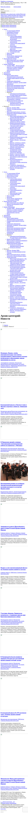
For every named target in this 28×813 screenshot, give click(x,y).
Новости (3, 414)
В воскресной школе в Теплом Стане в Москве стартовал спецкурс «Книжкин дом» (14, 406)
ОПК (2, 493)
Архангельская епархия (20, 491)
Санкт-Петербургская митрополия (10, 622)
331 (5, 801)
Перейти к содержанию (7, 1)
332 (7, 801)
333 (9, 801)
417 (14, 801)
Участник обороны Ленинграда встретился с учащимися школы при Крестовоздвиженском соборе (13, 615)
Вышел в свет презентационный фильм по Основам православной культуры (14, 568)
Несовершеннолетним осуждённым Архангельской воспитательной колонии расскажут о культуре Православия (12, 486)
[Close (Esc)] (1, 810)
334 (11, 801)
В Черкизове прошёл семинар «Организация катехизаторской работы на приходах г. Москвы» (11, 443)
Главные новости (5, 365)
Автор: (13, 414)
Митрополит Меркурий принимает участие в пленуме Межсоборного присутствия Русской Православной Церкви (13, 781)
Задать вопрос (17, 6)
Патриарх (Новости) (18, 534)
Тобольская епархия (6, 666)
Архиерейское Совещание (8, 362)
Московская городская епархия (13, 412)
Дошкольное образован (16, 365)
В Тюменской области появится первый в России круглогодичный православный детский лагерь (12, 658)
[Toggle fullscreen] (4, 810)
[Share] (2, 810)
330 (3, 801)
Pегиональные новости (7, 491)
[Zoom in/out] (6, 810)
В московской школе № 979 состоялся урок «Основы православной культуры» (13, 714)
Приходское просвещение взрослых (12, 449)
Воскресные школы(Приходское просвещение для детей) (12, 363)
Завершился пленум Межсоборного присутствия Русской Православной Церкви (13, 528)
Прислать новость (5, 6)
